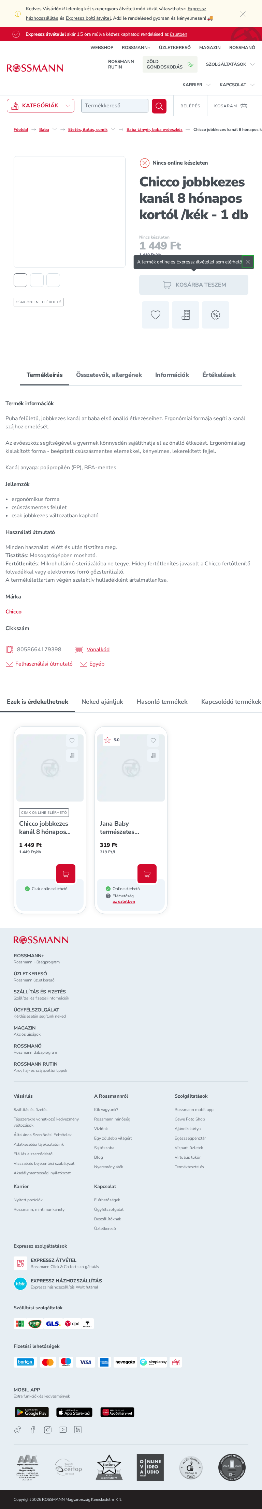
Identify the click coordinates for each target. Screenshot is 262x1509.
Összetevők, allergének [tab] (109, 375)
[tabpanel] (131, 531)
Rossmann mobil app (194, 1109)
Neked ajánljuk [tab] (102, 702)
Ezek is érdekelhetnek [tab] (37, 702)
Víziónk (101, 1128)
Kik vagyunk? (106, 1109)
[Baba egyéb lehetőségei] (54, 129)
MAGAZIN (210, 48)
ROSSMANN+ (136, 48)
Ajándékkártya (188, 1128)
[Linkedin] (78, 1430)
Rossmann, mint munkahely (39, 1209)
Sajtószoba (104, 1147)
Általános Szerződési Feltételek (43, 1135)
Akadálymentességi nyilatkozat (42, 1173)
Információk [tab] (172, 375)
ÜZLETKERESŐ (175, 48)
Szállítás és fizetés (30, 1109)
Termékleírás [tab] (45, 375)
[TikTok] (18, 1430)
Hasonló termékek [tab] (161, 702)
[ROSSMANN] (41, 940)
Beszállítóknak (107, 1219)
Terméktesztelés (189, 1167)
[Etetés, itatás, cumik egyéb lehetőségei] (113, 129)
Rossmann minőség (112, 1119)
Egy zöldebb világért (113, 1138)
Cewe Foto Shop (190, 1119)
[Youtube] (63, 1430)
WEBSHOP (101, 48)
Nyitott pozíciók (28, 1200)
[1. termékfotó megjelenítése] (20, 280)
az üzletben (124, 901)
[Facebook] (33, 1430)
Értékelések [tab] (218, 375)
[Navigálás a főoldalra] (35, 68)
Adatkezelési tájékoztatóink (39, 1144)
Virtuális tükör (188, 1157)
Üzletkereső (105, 1228)
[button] (230, 64)
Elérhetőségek (107, 1200)
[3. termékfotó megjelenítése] (53, 280)
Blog (98, 1157)
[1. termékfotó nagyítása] (70, 212)
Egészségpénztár (190, 1138)
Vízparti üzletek (189, 1147)
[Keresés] (159, 106)
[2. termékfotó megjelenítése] (37, 280)
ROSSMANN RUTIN (121, 64)
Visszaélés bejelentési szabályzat (44, 1163)
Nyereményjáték (108, 1167)
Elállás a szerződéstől (34, 1154)
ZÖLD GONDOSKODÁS (165, 64)
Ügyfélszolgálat (108, 1209)
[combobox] (114, 105)
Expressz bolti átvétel (88, 18)
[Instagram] (48, 1430)
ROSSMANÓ (242, 48)
